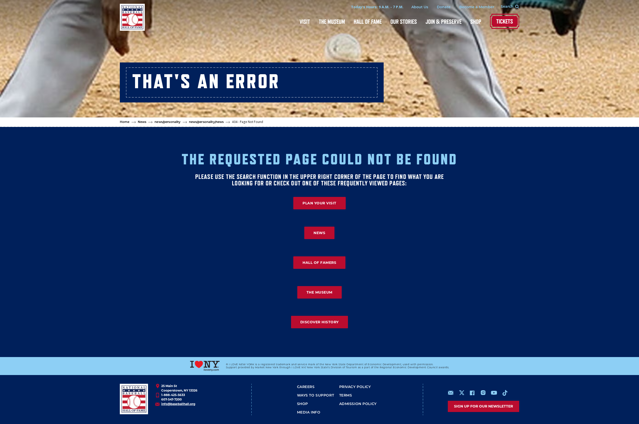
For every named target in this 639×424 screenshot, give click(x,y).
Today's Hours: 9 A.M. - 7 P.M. (377, 6)
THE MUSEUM (319, 292)
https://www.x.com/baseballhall (461, 392)
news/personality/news (206, 122)
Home (125, 122)
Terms (345, 396)
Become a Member (476, 7)
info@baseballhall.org (178, 404)
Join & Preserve (444, 21)
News (142, 122)
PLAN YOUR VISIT (319, 203)
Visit (305, 21)
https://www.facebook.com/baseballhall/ (472, 393)
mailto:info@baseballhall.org (451, 393)
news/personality (167, 122)
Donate (444, 7)
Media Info (308, 413)
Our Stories (403, 21)
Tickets (504, 21)
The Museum (332, 21)
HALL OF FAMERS (319, 262)
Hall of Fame (368, 21)
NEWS (319, 233)
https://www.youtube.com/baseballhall (494, 393)
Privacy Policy (355, 387)
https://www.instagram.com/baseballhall (483, 393)
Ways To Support (315, 396)
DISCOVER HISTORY (319, 322)
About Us (419, 7)
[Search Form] (506, 6)
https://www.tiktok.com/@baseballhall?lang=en (505, 393)
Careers (306, 387)
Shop (475, 21)
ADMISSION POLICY (358, 404)
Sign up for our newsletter (483, 406)
